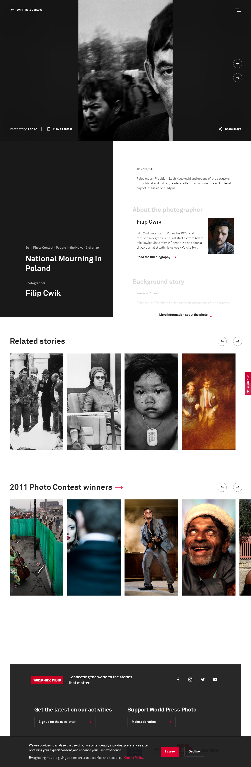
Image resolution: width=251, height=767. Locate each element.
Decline (194, 751)
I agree (170, 751)
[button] (222, 341)
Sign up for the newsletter (57, 721)
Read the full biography (153, 257)
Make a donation (144, 721)
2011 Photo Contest (29, 9)
